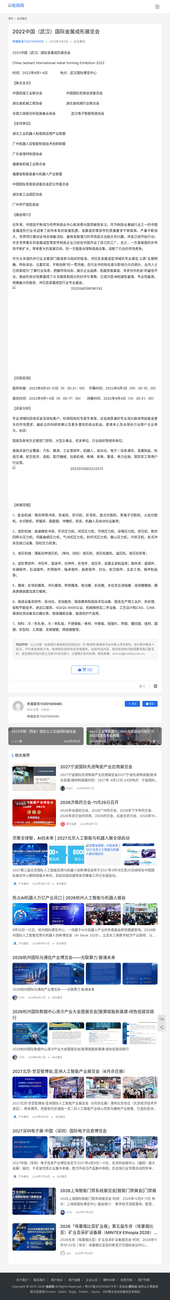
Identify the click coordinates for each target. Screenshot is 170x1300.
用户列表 (144, 1280)
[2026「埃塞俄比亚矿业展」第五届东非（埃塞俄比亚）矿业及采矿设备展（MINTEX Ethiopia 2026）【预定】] (34, 1236)
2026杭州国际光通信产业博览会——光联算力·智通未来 (63, 957)
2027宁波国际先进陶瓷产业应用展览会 (96, 766)
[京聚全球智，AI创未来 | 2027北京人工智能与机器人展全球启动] (85, 854)
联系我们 (39, 1280)
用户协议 (57, 1280)
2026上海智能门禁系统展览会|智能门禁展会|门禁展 (108, 1190)
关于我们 (22, 1280)
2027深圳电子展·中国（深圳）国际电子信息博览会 (59, 1131)
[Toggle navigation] (157, 6)
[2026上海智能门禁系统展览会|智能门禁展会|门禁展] (34, 1201)
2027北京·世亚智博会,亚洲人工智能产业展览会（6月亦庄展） (69, 1071)
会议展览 (79, 41)
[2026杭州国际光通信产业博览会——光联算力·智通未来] (85, 974)
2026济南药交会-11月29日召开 (89, 802)
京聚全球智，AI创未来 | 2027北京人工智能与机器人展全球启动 (71, 838)
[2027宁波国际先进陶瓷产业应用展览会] (34, 777)
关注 (134, 703)
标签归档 (126, 1280)
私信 (151, 703)
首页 (10, 18)
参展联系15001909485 (28, 41)
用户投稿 (74, 1280)
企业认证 (91, 1280)
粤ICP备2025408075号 (100, 1286)
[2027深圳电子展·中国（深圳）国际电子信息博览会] (85, 1147)
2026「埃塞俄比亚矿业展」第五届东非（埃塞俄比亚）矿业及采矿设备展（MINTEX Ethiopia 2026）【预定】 (107, 1229)
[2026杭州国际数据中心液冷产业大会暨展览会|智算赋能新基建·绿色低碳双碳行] (85, 1033)
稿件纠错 (109, 1280)
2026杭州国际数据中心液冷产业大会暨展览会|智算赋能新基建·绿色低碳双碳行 (83, 1014)
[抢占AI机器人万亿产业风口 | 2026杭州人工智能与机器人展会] (85, 914)
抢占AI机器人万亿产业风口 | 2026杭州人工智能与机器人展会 (69, 897)
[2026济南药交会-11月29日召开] (34, 813)
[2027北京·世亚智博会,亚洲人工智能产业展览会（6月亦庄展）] (85, 1088)
